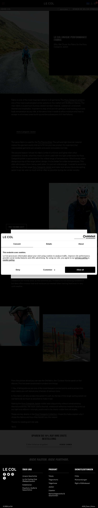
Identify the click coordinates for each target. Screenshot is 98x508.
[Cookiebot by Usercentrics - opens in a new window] (84, 237)
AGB (83, 506)
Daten (88, 506)
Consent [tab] (17, 244)
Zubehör (52, 490)
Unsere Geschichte (29, 476)
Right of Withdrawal (82, 483)
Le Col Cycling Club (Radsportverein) (29, 480)
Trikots (51, 476)
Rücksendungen (81, 480)
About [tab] (81, 244)
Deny (18, 270)
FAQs (77, 476)
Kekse (93, 506)
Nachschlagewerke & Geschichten (57, 495)
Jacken (51, 487)
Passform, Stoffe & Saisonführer (29, 489)
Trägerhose (53, 483)
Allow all (80, 270)
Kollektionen (27, 485)
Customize (47, 270)
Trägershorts (53, 480)
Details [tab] (49, 244)
